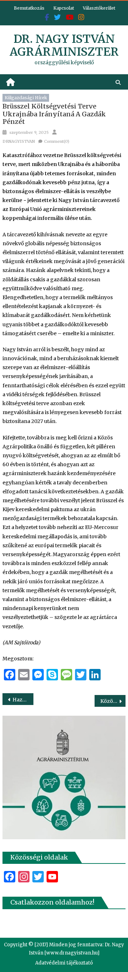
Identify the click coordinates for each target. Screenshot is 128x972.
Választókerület (99, 8)
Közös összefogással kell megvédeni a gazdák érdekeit (112, 701)
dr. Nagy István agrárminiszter (64, 45)
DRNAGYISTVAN (18, 141)
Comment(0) (56, 141)
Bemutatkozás (29, 8)
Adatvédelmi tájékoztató (64, 963)
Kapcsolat (63, 8)
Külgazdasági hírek (26, 97)
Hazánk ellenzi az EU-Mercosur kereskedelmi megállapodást (22, 699)
